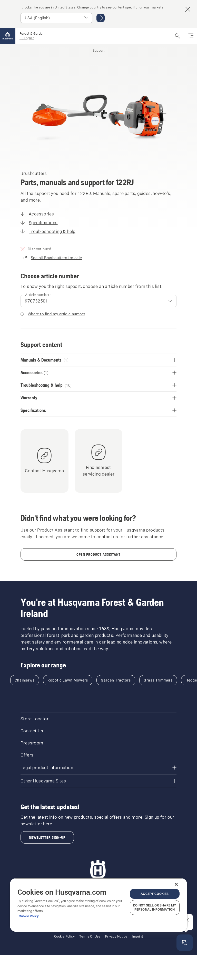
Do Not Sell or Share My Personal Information (154, 907)
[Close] (176, 884)
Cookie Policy (29, 916)
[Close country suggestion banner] (188, 9)
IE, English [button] (26, 38)
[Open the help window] (184, 942)
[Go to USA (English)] (100, 18)
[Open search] (177, 36)
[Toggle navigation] (191, 36)
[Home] (7, 36)
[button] (29, 696)
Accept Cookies (155, 894)
